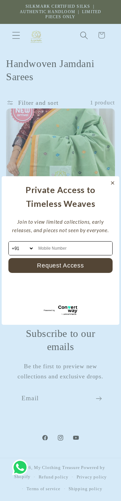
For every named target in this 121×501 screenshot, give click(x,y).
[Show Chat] (22, 467)
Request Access (60, 265)
